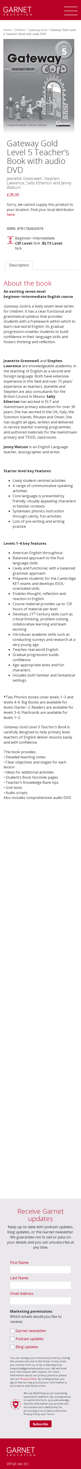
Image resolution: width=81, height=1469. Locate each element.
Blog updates (27, 1346)
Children (20, 30)
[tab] (19, 265)
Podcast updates (30, 1338)
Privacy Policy (28, 1378)
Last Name (19, 1277)
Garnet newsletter (31, 1330)
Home (7, 30)
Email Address (22, 1293)
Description (19, 265)
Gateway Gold (37, 30)
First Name (19, 1262)
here (11, 214)
